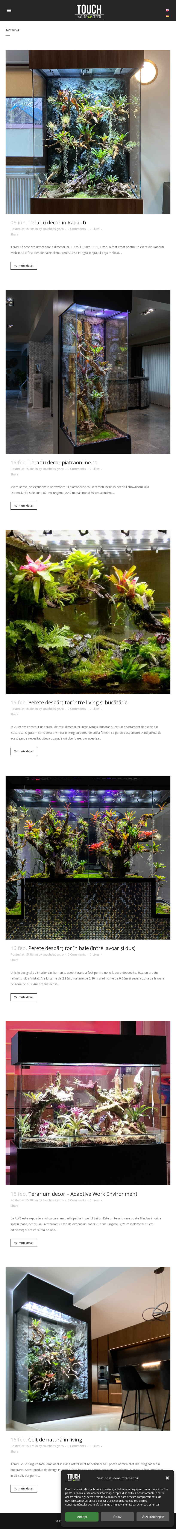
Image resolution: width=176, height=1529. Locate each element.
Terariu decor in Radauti (57, 222)
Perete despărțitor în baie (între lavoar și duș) (81, 948)
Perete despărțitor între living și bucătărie (77, 702)
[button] (167, 1478)
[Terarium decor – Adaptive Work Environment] (88, 1103)
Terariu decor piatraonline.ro (62, 462)
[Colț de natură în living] (88, 1349)
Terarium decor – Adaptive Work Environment (83, 1193)
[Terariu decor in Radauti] (88, 132)
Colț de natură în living (55, 1439)
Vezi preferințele (153, 1517)
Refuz (117, 1517)
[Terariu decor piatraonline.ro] (88, 372)
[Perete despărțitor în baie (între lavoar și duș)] (88, 858)
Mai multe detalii (23, 266)
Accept (82, 1517)
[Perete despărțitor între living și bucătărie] (88, 612)
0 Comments (77, 229)
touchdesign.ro (53, 229)
